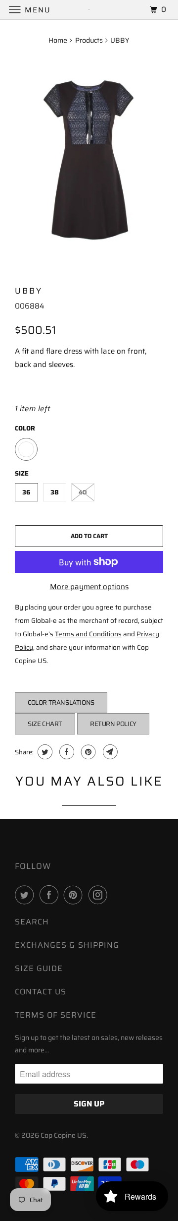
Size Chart (45, 724)
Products (89, 40)
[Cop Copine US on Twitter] (26, 894)
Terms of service (55, 1015)
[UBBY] (89, 162)
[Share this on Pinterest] (87, 751)
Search (32, 922)
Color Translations (61, 702)
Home (57, 40)
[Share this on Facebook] (65, 751)
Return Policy (113, 724)
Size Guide (39, 968)
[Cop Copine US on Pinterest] (75, 894)
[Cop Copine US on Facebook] (51, 894)
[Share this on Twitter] (43, 751)
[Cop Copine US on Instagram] (100, 894)
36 (26, 492)
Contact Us (40, 991)
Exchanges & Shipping (67, 945)
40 (83, 492)
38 (54, 492)
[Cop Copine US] (89, 9)
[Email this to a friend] (109, 751)
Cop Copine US (64, 1135)
